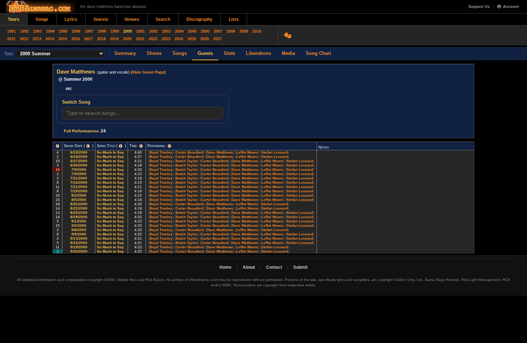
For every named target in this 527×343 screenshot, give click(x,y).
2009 (243, 31)
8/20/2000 (78, 204)
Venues (131, 19)
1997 (89, 31)
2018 (101, 39)
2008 (231, 31)
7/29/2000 (78, 191)
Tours (13, 19)
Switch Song (76, 102)
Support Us (479, 6)
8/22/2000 (78, 208)
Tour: (9, 53)
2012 (24, 39)
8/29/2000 (78, 217)
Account (511, 6)
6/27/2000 (78, 161)
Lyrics (71, 19)
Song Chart (318, 53)
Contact (274, 267)
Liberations (258, 53)
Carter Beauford (189, 152)
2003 (166, 31)
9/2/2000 (78, 225)
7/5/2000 (78, 170)
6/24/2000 (78, 157)
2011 (11, 39)
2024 (179, 39)
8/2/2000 (78, 195)
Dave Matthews (219, 152)
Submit (300, 267)
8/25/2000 (78, 213)
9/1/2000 (78, 221)
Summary (125, 53)
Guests (101, 19)
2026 (204, 39)
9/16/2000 (78, 243)
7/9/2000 (78, 174)
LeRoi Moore (247, 152)
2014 (50, 39)
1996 (76, 31)
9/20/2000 (78, 251)
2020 (127, 39)
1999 (114, 31)
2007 (218, 31)
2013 (37, 39)
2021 (140, 39)
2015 (62, 39)
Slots (229, 53)
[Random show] (288, 35)
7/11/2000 (78, 178)
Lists (234, 19)
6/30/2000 (78, 165)
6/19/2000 (78, 152)
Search (163, 19)
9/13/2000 (78, 238)
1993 (37, 31)
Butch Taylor (187, 161)
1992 (24, 31)
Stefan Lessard (274, 152)
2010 (256, 31)
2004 (179, 31)
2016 (75, 39)
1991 (11, 31)
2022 (153, 39)
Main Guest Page (148, 72)
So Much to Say (111, 152)
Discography (199, 19)
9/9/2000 (78, 234)
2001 (140, 31)
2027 (217, 39)
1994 (50, 31)
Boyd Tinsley (160, 152)
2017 (88, 39)
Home (225, 267)
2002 (153, 31)
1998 (102, 31)
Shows (154, 53)
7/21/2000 (78, 187)
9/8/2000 (78, 230)
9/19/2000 (78, 247)
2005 (192, 31)
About (249, 267)
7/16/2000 (78, 182)
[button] (57, 146)
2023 (166, 39)
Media (288, 53)
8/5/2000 (78, 200)
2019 (114, 39)
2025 (191, 39)
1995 (63, 31)
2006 (205, 31)
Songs (41, 19)
